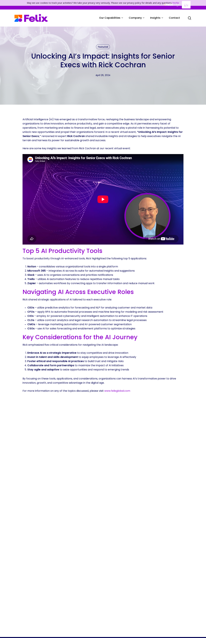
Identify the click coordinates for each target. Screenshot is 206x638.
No (177, 2)
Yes (174, 2)
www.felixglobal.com (117, 391)
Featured (103, 46)
